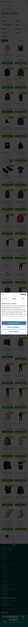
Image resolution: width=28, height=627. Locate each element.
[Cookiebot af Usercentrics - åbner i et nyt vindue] (20, 295)
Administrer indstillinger (13, 327)
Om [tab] (23, 298)
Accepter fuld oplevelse (14, 323)
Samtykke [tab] (5, 298)
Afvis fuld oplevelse (14, 331)
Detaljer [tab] (14, 298)
